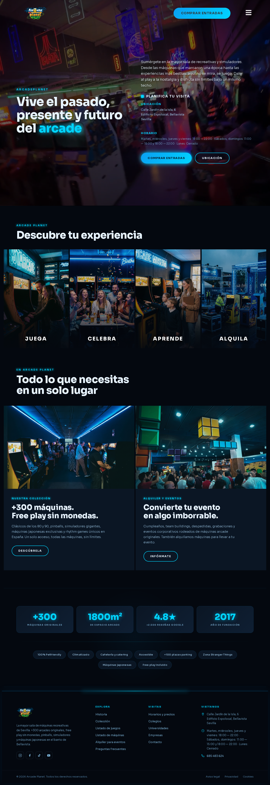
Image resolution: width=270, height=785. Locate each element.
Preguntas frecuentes (110, 749)
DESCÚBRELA (30, 550)
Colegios (154, 721)
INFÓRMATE (160, 556)
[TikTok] (39, 755)
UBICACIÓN (212, 158)
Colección (102, 721)
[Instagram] (20, 755)
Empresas (155, 735)
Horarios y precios (161, 714)
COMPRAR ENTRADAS (202, 13)
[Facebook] (29, 755)
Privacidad (231, 776)
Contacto (155, 742)
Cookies (248, 776)
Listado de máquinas (109, 735)
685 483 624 (215, 756)
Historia (101, 714)
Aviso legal (213, 776)
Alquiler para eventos (110, 742)
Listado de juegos (107, 728)
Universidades (158, 728)
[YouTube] (48, 755)
